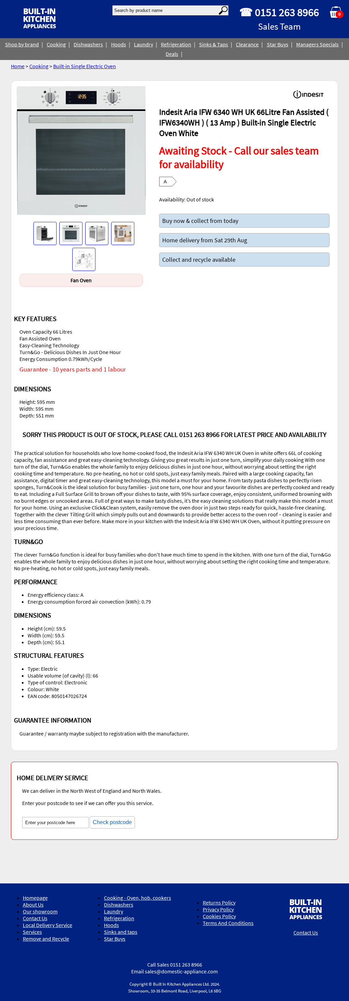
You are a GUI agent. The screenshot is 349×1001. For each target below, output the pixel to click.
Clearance (247, 44)
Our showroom (40, 911)
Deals (172, 53)
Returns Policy (219, 902)
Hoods (118, 44)
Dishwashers (88, 44)
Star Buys (277, 44)
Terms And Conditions (228, 923)
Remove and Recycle (46, 938)
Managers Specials (317, 44)
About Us (33, 904)
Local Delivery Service (47, 925)
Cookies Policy (219, 916)
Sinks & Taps (213, 44)
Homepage (35, 897)
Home (18, 66)
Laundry (143, 44)
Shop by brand (22, 44)
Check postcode (112, 822)
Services (32, 931)
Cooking (56, 44)
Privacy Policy (218, 909)
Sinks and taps (120, 931)
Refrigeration (176, 44)
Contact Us (35, 918)
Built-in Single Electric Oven (84, 66)
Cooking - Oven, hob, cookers (137, 897)
